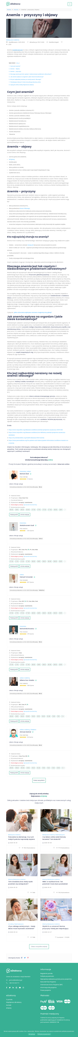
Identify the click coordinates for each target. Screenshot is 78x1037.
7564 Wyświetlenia (29, 848)
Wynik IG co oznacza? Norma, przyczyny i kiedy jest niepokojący (55, 927)
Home (9, 9)
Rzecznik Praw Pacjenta (48, 982)
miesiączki (30, 245)
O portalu (9, 999)
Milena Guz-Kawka (27, 680)
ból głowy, (12, 159)
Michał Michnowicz (27, 629)
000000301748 (54, 1022)
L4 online (11, 924)
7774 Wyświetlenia (63, 848)
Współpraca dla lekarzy (13, 1002)
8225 (67, 937)
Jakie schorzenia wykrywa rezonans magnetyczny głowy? (33, 312)
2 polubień (60, 937)
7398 (33, 937)
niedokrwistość (18, 50)
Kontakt (8, 1005)
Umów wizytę (24, 515)
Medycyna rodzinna (14, 835)
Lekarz (29, 471)
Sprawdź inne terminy (30, 505)
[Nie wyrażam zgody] (76, 1033)
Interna (10, 879)
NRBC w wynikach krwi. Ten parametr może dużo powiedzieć (55, 883)
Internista (23, 471)
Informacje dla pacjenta (48, 987)
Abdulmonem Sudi (27, 525)
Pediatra (33, 730)
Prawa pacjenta (45, 990)
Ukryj (18, 63)
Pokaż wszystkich (39, 780)
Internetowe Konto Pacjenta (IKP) (51, 985)
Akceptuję (32, 1034)
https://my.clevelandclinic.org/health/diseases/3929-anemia (26, 438)
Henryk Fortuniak (26, 577)
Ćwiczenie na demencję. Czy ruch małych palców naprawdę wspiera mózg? (21, 838)
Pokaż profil (14, 515)
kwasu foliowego (25, 208)
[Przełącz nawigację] (70, 4)
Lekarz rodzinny (25, 678)
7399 (33, 892)
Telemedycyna (60, 835)
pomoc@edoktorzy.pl (15, 980)
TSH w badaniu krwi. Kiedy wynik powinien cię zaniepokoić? (20, 883)
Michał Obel (24, 474)
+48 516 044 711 (14, 983)
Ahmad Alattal (25, 732)
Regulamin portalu (46, 973)
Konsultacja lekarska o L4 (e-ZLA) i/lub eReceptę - (26, 487)
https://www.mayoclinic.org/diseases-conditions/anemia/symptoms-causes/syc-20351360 (36, 430)
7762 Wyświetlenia (63, 892)
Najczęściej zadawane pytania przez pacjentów (56, 979)
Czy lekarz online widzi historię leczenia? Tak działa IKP (54, 838)
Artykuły (16, 9)
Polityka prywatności (47, 976)
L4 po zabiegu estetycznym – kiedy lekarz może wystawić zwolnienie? (21, 927)
